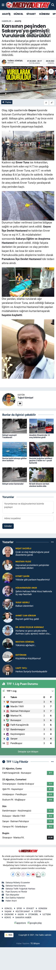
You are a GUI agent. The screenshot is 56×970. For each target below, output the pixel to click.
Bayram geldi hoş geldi (27, 619)
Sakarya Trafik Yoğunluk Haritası (20, 888)
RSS (10, 935)
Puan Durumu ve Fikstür (16, 891)
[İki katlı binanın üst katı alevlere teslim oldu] (41, 474)
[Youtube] (33, 874)
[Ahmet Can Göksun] (7, 617)
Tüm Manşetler (12, 895)
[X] (18, 874)
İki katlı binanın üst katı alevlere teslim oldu (39, 485)
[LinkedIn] (28, 874)
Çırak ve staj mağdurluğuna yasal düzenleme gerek (32, 553)
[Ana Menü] (3, 5)
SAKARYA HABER (23, 917)
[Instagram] (23, 874)
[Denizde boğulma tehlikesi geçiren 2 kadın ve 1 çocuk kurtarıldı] (41, 449)
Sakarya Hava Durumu (16, 885)
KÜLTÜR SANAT (23, 911)
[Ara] (52, 5)
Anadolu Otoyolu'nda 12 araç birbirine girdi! (39, 436)
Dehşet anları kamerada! (13, 484)
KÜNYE (7, 917)
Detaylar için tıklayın (28, 751)
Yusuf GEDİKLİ (22, 602)
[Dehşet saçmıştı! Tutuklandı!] (14, 426)
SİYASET (31, 14)
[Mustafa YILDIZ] (7, 564)
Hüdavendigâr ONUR (26, 588)
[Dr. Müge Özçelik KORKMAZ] (7, 630)
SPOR (19, 908)
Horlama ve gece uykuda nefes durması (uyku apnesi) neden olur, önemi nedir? (32, 632)
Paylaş (8, 102)
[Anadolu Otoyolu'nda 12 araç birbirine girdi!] (41, 426)
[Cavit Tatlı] (7, 669)
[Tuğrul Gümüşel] (8, 399)
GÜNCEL (18, 14)
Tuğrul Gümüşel (25, 397)
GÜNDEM (44, 14)
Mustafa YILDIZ (23, 561)
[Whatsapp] (43, 874)
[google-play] (34, 923)
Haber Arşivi (11, 900)
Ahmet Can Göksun (25, 615)
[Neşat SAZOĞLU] (7, 551)
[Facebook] (13, 874)
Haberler (6, 21)
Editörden (20, 655)
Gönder (8, 526)
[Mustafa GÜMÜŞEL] (7, 643)
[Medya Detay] (28, 5)
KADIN (21, 914)
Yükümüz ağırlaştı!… (25, 645)
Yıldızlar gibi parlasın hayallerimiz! (32, 579)
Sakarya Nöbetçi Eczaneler (18, 882)
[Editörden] (7, 656)
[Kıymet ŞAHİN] (7, 577)
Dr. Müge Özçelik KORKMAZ (29, 627)
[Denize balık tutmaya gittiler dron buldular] (14, 449)
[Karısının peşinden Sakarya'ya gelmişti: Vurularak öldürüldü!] (28, 82)
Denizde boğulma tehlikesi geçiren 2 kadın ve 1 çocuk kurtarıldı (40, 460)
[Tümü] (52, 542)
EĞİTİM (37, 911)
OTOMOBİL (33, 914)
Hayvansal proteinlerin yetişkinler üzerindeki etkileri (32, 566)
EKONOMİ (8, 914)
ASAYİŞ (6, 14)
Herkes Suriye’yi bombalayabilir (31, 671)
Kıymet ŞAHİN (22, 576)
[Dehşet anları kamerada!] (14, 474)
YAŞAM (7, 911)
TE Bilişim (35, 943)
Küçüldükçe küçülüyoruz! (28, 658)
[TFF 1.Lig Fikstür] (52, 761)
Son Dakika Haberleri (15, 898)
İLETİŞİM (47, 914)
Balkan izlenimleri (24, 605)
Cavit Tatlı (21, 668)
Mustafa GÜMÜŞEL (24, 642)
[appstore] (20, 923)
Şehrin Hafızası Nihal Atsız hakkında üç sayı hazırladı (33, 593)
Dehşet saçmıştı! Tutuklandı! (9, 436)
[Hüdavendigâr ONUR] (7, 590)
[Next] (38, 874)
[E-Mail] (20, 403)
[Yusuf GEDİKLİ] (7, 604)
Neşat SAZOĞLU (23, 548)
